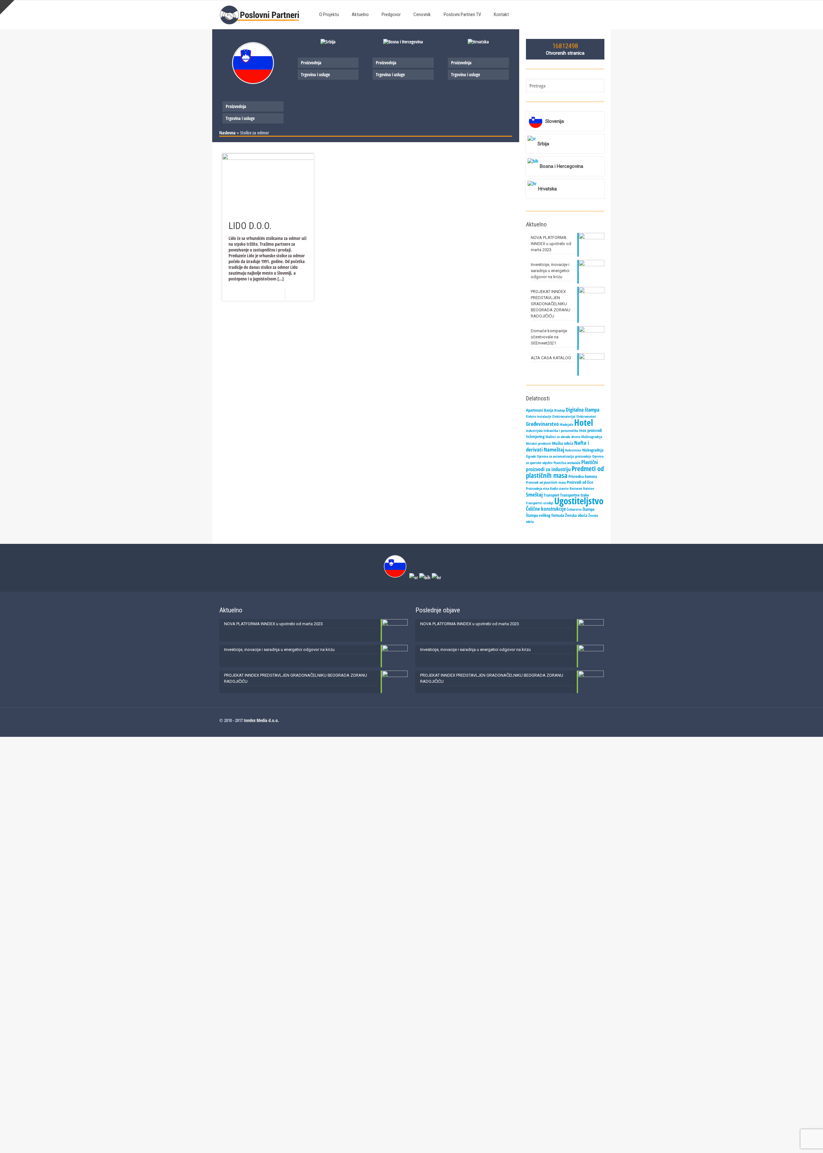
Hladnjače (566, 424)
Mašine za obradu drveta (563, 437)
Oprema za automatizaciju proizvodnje (564, 456)
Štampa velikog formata (545, 515)
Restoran (576, 488)
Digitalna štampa (582, 409)
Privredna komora (582, 476)
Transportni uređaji (539, 503)
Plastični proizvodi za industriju (562, 466)
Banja (548, 410)
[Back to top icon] (792, 1140)
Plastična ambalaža (567, 463)
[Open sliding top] (7, 7)
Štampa (588, 509)
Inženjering (535, 436)
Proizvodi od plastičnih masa (546, 482)
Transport (551, 495)
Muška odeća (562, 443)
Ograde (531, 456)
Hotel (583, 422)
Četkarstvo (574, 509)
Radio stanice (559, 488)
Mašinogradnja (591, 437)
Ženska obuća (576, 515)
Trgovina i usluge (240, 118)
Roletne (588, 488)
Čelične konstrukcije (546, 508)
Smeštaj (534, 494)
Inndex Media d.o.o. (261, 720)
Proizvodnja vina (537, 488)
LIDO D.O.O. (250, 225)
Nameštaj (554, 449)
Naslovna (227, 133)
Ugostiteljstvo (578, 500)
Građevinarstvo (542, 423)
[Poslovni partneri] (261, 14)
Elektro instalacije (538, 416)
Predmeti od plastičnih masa (565, 472)
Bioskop (559, 410)
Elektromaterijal (563, 416)
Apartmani (534, 410)
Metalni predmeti (538, 443)
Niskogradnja (592, 450)
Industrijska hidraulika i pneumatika (552, 430)
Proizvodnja (236, 106)
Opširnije (301, 293)
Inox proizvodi (590, 430)
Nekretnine (573, 450)
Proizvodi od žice (580, 482)
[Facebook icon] (594, 720)
